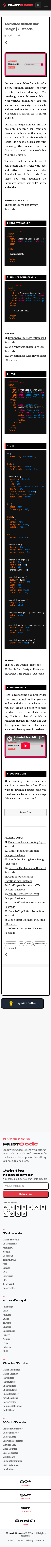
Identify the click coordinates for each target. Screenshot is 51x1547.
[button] (6, 42)
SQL (5, 1280)
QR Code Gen (9, 1445)
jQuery (6, 1335)
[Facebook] (36, 1207)
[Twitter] (30, 1207)
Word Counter (10, 1449)
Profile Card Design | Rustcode (26, 669)
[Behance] (24, 1213)
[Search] (38, 5)
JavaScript (8, 1306)
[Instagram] (24, 1207)
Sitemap (39, 1540)
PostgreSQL (9, 1288)
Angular (7, 1315)
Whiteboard (9, 1457)
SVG (5, 1272)
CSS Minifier (9, 1386)
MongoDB (8, 1247)
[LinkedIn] (42, 1207)
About (10, 1540)
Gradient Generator (13, 1428)
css (21, 943)
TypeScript (8, 1284)
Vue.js (6, 1319)
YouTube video (38, 694)
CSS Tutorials (10, 1243)
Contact (20, 1540)
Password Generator (13, 1441)
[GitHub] (17, 1207)
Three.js (7, 1323)
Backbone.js (9, 1331)
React (5, 1310)
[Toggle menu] (46, 5)
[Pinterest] (11, 1213)
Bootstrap (8, 1256)
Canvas (6, 1268)
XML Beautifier (10, 1398)
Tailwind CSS (9, 1260)
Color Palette (9, 1437)
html (29, 943)
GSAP (5, 1351)
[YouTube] (5, 1207)
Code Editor (9, 1410)
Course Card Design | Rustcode (26, 673)
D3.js (5, 1343)
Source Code (25, 812)
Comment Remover (12, 1406)
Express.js (8, 1276)
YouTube (10, 948)
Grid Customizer (11, 1465)
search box (40, 943)
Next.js (6, 1339)
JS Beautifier (9, 1382)
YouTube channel (21, 716)
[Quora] (5, 1213)
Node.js (6, 1252)
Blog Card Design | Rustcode (24, 664)
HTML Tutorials (11, 1239)
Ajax (5, 1264)
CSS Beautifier (10, 1390)
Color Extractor (11, 1432)
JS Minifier (8, 1378)
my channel (18, 699)
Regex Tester (9, 1402)
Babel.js (7, 1347)
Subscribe (25, 1194)
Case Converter (10, 1453)
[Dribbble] (17, 1213)
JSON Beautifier (11, 1394)
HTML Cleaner (10, 1374)
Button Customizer (12, 1461)
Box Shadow (9, 1469)
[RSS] (11, 1207)
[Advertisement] (25, 1037)
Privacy (29, 1540)
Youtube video (28, 785)
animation (11, 943)
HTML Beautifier (11, 1369)
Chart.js (7, 1327)
